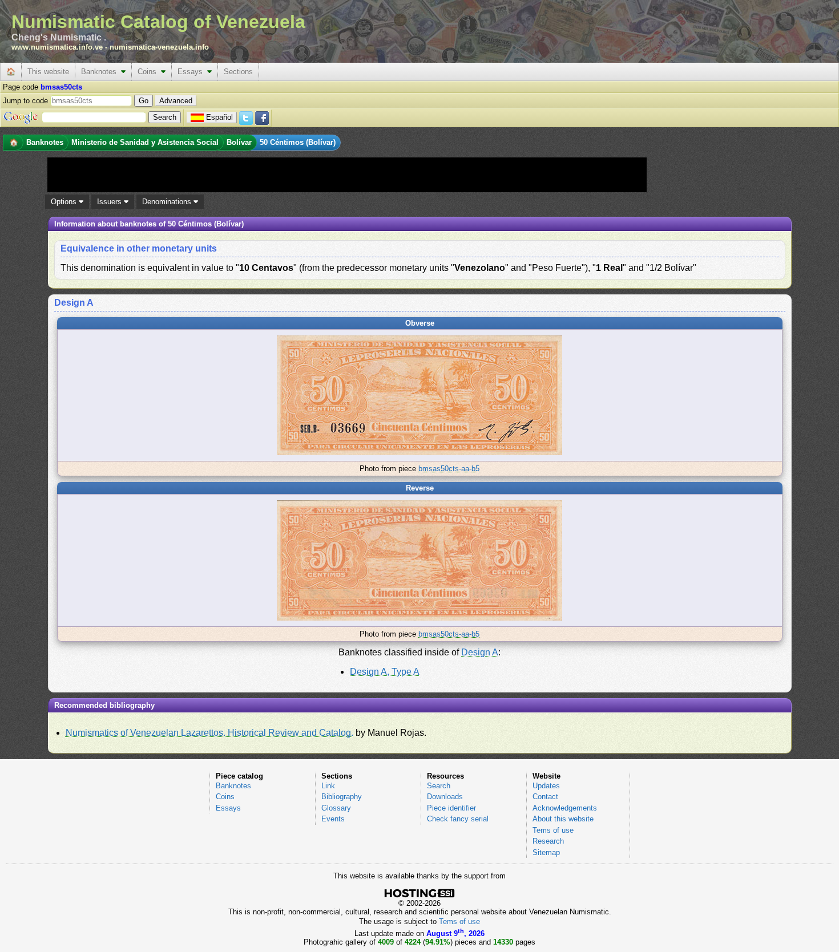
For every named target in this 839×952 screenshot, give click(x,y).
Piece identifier (451, 808)
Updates (546, 785)
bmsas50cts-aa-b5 (448, 468)
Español (219, 117)
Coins (149, 71)
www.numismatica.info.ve (57, 47)
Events (333, 819)
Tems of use (553, 830)
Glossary (336, 808)
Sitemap (546, 852)
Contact (545, 796)
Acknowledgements (565, 808)
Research (548, 841)
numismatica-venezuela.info (159, 47)
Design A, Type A (385, 671)
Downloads (445, 796)
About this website (563, 819)
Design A (479, 652)
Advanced (175, 100)
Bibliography (341, 796)
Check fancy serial (458, 819)
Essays (192, 71)
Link (328, 785)
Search (438, 785)
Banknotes (101, 71)
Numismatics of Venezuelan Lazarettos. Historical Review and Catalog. (209, 733)
